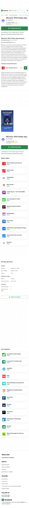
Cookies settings (5, 488)
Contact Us (4, 469)
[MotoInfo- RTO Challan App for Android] (3, 21)
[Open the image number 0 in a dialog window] (7, 121)
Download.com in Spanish (7, 471)
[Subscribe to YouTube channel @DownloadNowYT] (8, 496)
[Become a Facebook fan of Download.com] (3, 496)
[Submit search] (10, 10)
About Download (5, 464)
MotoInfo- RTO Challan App (16, 19)
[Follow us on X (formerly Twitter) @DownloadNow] (6, 496)
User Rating (8, 23)
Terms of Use (4, 481)
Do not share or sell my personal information (11, 486)
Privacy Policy (5, 479)
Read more (13, 42)
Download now (15, 28)
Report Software (15, 297)
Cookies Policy (5, 483)
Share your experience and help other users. (12, 34)
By (10, 22)
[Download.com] (4, 10)
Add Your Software (6, 467)
